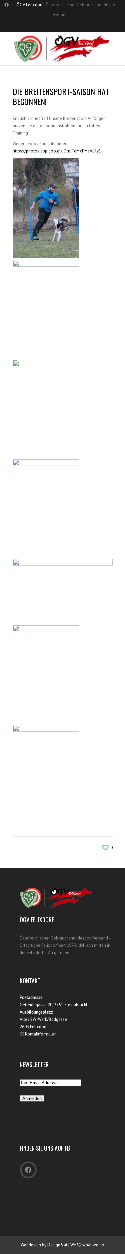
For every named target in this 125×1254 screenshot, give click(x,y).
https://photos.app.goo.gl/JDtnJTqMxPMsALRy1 (57, 151)
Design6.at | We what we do (75, 1245)
